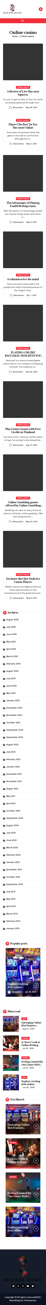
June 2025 (11, 686)
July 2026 (11, 627)
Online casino (23, 87)
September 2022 (14, 737)
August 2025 (12, 671)
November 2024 (14, 715)
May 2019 (10, 899)
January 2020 (13, 862)
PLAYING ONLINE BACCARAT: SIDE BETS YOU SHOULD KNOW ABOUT (23, 355)
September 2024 (14, 730)
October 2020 (13, 811)
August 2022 (12, 745)
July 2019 (10, 892)
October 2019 (13, 877)
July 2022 (11, 752)
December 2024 (14, 708)
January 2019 (12, 929)
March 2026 (12, 656)
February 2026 (13, 664)
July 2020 (11, 833)
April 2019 (11, 906)
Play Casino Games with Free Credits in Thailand (23, 431)
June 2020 (11, 840)
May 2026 (11, 642)
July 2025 (11, 679)
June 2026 (11, 634)
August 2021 (12, 789)
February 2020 (13, 855)
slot (24, 1019)
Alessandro (18, 107)
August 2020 (12, 826)
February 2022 (13, 759)
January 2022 (13, 767)
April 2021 (11, 804)
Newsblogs (15, 1301)
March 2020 (12, 848)
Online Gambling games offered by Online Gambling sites (23, 505)
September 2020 (14, 818)
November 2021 (14, 781)
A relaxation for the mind (23, 279)
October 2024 (13, 723)
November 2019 (14, 870)
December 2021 (14, 774)
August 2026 (12, 620)
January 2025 (13, 701)
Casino (13, 952)
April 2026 (11, 649)
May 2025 (11, 693)
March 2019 (12, 914)
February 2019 (13, 921)
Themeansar (30, 1301)
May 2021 (10, 796)
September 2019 (14, 884)
